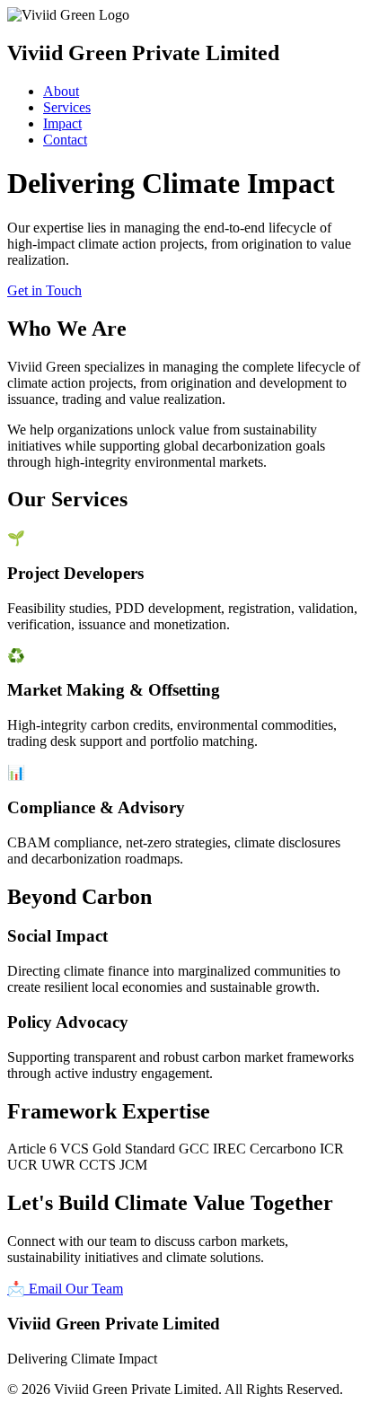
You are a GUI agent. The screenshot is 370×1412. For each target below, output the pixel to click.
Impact (62, 123)
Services (67, 107)
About (61, 91)
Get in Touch (44, 290)
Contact (65, 139)
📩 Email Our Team (65, 1288)
